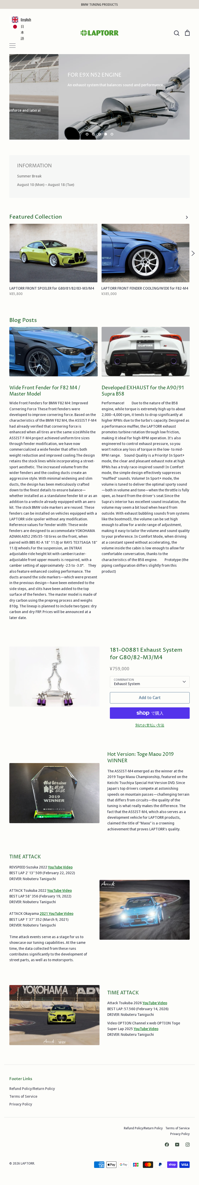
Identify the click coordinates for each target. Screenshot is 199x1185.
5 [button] (112, 134)
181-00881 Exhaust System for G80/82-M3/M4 (146, 654)
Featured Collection (35, 217)
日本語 (22, 32)
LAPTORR (27, 1163)
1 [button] (87, 134)
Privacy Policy (20, 1104)
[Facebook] (167, 1144)
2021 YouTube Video (56, 913)
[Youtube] (177, 1144)
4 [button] (105, 134)
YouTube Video (60, 867)
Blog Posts (23, 320)
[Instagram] (187, 1144)
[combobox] (18, 20)
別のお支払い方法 (149, 725)
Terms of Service (23, 1096)
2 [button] (93, 134)
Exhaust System (127, 683)
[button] (6, 253)
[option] (18, 32)
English (24, 19)
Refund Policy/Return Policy (32, 1088)
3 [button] (99, 134)
